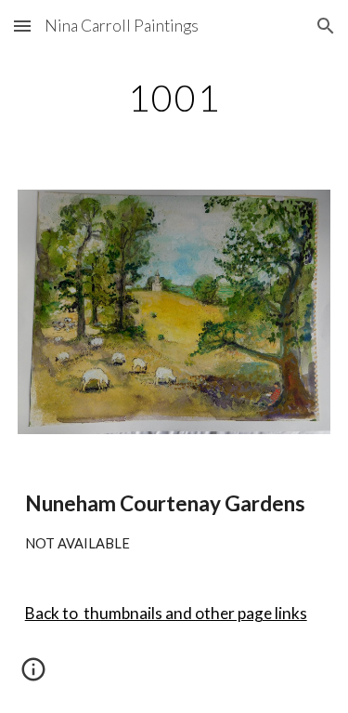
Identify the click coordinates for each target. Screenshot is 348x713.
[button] (22, 25)
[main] (174, 97)
